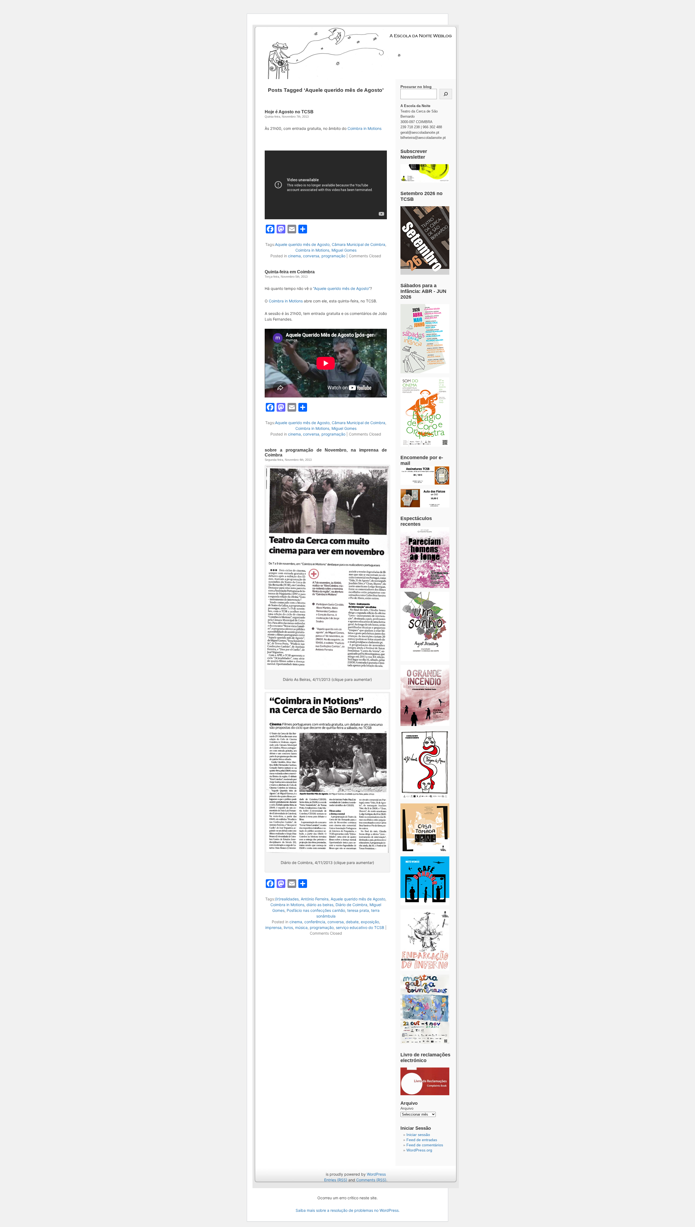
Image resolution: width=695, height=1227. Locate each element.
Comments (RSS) (371, 1180)
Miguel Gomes (343, 250)
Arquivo (406, 1108)
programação (333, 255)
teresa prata (358, 910)
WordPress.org (419, 1150)
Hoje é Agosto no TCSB (289, 111)
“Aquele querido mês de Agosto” (341, 288)
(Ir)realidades (287, 899)
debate (352, 921)
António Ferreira (314, 899)
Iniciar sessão (418, 1134)
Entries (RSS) (335, 1180)
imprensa (273, 927)
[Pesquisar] (446, 94)
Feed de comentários (424, 1145)
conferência (314, 921)
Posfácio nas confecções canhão (316, 910)
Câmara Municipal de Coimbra (358, 244)
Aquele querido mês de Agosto (302, 244)
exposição (370, 921)
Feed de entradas (421, 1140)
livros (288, 927)
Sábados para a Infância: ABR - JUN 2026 (423, 291)
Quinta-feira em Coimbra (290, 272)
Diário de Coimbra (351, 904)
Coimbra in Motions (364, 128)
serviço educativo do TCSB (360, 927)
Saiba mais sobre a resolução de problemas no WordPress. (348, 1210)
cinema (294, 255)
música (301, 927)
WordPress (376, 1174)
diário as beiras (320, 904)
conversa (311, 255)
